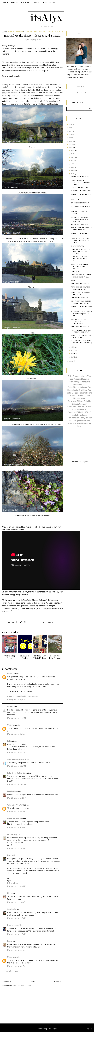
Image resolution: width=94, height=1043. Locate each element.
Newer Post (7, 982)
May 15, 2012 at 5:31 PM (16, 966)
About (5, 3)
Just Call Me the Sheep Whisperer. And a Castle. (80, 266)
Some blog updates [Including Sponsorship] (78, 321)
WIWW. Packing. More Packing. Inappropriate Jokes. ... (81, 182)
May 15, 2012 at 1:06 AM (16, 918)
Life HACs (25, 3)
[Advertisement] (22, 1007)
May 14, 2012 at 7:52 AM (16, 718)
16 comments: (48, 622)
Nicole (9, 893)
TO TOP (89, 1029)
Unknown (11, 674)
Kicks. (73, 280)
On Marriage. (76, 200)
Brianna (10, 707)
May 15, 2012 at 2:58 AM (16, 934)
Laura (9, 941)
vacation (59, 32)
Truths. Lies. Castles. (79, 298)
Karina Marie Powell (15, 818)
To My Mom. (75, 271)
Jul (72, 167)
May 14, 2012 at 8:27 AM (16, 734)
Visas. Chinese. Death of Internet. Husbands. (80, 288)
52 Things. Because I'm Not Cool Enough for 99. (81, 276)
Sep (72, 160)
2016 (70, 134)
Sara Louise (11, 909)
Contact (14, 3)
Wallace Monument (42, 85)
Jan (72, 357)
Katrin (9, 741)
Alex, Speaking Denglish (16, 759)
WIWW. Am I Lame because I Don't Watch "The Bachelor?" (81, 251)
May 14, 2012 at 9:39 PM (16, 886)
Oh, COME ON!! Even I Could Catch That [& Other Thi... (81, 314)
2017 (70, 131)
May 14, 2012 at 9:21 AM (16, 766)
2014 (71, 141)
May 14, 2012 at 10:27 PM (17, 902)
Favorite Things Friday (80, 203)
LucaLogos (52, 1029)
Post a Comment (11, 971)
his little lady (12, 834)
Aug (73, 164)
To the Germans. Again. (80, 177)
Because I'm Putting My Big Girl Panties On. (81, 229)
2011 (70, 361)
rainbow (19, 32)
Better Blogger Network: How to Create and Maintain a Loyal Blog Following (79, 395)
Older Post (57, 982)
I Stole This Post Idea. (79, 187)
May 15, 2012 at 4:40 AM (16, 950)
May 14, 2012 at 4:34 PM (16, 827)
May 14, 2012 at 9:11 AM (16, 752)
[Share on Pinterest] (25, 622)
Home (33, 982)
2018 (71, 128)
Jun (72, 170)
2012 (70, 148)
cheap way (6, 93)
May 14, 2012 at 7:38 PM (16, 848)
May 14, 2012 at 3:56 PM (16, 811)
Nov (73, 154)
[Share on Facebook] (16, 622)
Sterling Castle (40, 32)
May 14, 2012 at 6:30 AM (16, 700)
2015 (70, 138)
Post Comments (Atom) (22, 986)
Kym (9, 855)
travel (50, 32)
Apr (72, 347)
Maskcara (36, 3)
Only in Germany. (77, 246)
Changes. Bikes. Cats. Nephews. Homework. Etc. (80, 259)
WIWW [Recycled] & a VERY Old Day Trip (81, 336)
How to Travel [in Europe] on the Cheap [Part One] (81, 342)
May (73, 174)
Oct (73, 157)
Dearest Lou (12, 925)
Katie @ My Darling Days (17, 773)
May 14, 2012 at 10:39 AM (17, 784)
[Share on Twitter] (21, 622)
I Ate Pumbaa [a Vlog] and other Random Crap (81, 331)
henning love (12, 791)
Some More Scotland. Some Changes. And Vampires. (79, 219)
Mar (73, 350)
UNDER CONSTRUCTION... (80, 224)
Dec (73, 150)
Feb (72, 353)
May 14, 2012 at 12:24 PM (17, 798)
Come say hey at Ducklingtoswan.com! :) (23, 696)
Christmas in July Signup (80, 191)
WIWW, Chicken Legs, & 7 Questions (80, 293)
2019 (71, 124)
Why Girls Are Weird (15, 805)
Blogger (84, 462)
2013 (70, 144)
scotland (28, 32)
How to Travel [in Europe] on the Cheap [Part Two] (81, 302)
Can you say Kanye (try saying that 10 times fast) (80, 240)
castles (11, 32)
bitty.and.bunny (13, 883)
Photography (49, 3)
